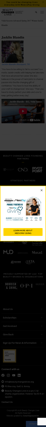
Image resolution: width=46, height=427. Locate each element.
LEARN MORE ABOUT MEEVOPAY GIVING (23, 232)
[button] (23, 190)
